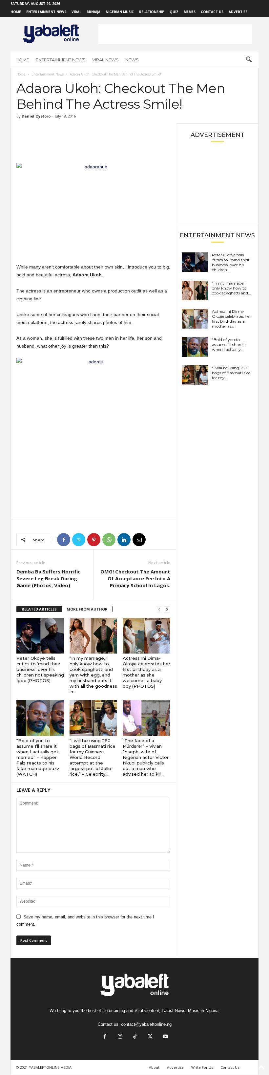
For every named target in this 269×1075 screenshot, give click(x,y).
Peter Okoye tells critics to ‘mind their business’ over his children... (231, 262)
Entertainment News (46, 12)
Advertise (238, 12)
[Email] (139, 539)
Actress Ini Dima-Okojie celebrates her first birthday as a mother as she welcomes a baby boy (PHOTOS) (146, 672)
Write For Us (202, 1067)
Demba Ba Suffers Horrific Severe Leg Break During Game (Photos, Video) (48, 578)
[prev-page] (159, 609)
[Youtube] (165, 1037)
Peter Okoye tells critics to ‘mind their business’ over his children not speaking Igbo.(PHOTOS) (40, 669)
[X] (78, 539)
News (132, 59)
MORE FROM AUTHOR (87, 609)
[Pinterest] (93, 539)
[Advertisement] (175, 34)
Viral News (105, 59)
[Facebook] (63, 539)
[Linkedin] (124, 539)
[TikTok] (135, 1037)
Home (15, 12)
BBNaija (93, 12)
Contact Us (212, 12)
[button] (248, 60)
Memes (190, 12)
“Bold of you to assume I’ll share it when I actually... (229, 344)
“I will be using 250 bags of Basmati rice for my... (231, 372)
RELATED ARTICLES (39, 609)
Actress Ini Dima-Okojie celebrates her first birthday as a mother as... (231, 319)
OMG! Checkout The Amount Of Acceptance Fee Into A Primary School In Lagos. (135, 578)
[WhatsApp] (108, 539)
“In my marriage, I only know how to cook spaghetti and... (231, 288)
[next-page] (167, 609)
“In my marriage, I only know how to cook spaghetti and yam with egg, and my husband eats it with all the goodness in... (93, 675)
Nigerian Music (120, 12)
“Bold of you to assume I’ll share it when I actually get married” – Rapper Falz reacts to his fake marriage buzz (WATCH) (37, 757)
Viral (76, 12)
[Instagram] (120, 1037)
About (154, 1067)
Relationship (151, 12)
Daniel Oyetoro (36, 116)
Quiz (174, 12)
